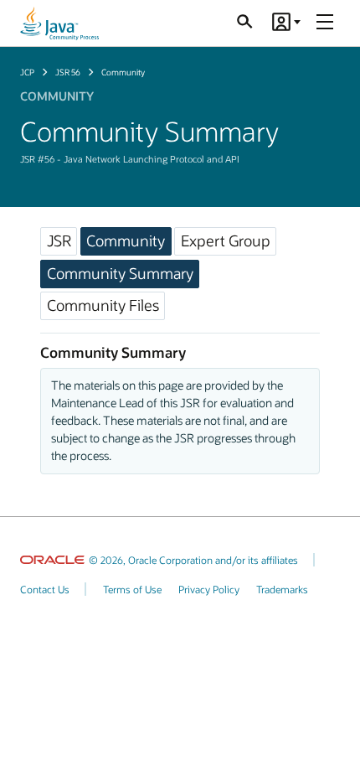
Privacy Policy (208, 589)
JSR (59, 240)
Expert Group (225, 240)
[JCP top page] (59, 23)
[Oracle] (52, 560)
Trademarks (282, 589)
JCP (27, 72)
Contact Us (44, 589)
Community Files (103, 305)
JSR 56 (67, 72)
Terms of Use (132, 589)
